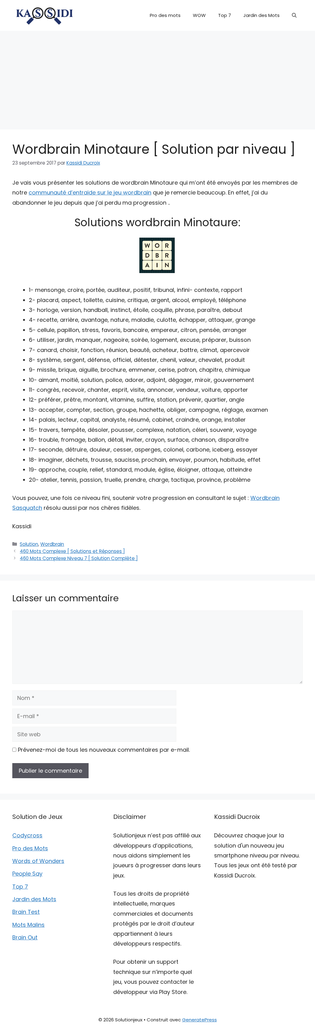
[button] (294, 15)
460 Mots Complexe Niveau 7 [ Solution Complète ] (79, 558)
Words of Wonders (38, 861)
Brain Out (25, 937)
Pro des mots (165, 15)
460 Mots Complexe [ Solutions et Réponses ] (72, 551)
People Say (27, 873)
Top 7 (224, 15)
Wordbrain (52, 544)
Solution (29, 544)
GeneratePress (199, 1019)
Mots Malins (28, 925)
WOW (199, 15)
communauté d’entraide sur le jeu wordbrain (90, 192)
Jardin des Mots (261, 15)
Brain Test (26, 912)
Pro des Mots (30, 848)
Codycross (27, 835)
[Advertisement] (157, 77)
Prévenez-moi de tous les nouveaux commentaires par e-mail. (104, 750)
